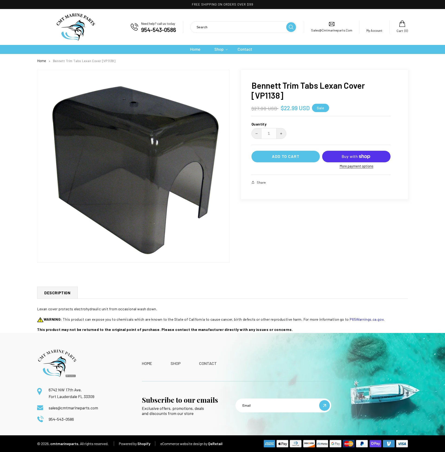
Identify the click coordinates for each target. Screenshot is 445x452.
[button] (219, 49)
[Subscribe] (324, 405)
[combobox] (238, 27)
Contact (208, 363)
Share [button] (261, 182)
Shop (176, 363)
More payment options (356, 166)
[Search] (291, 27)
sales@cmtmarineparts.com (73, 407)
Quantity (259, 124)
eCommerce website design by (183, 443)
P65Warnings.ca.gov (367, 319)
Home (41, 61)
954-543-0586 (61, 419)
